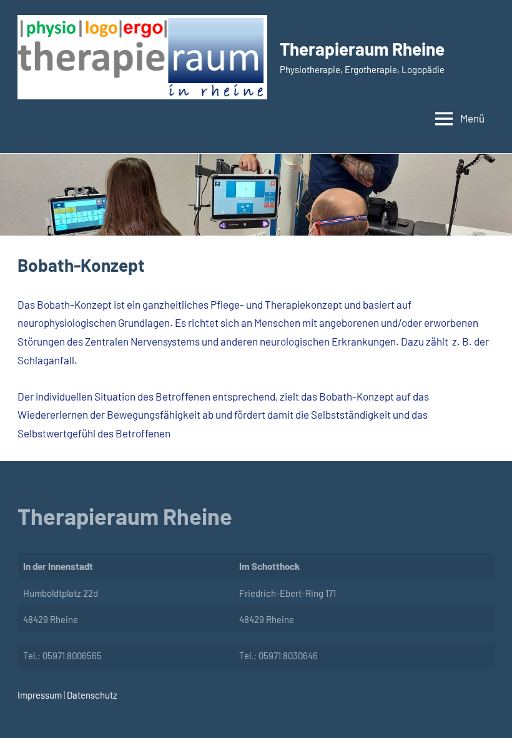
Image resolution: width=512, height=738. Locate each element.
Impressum (39, 695)
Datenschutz (91, 695)
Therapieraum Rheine (362, 48)
